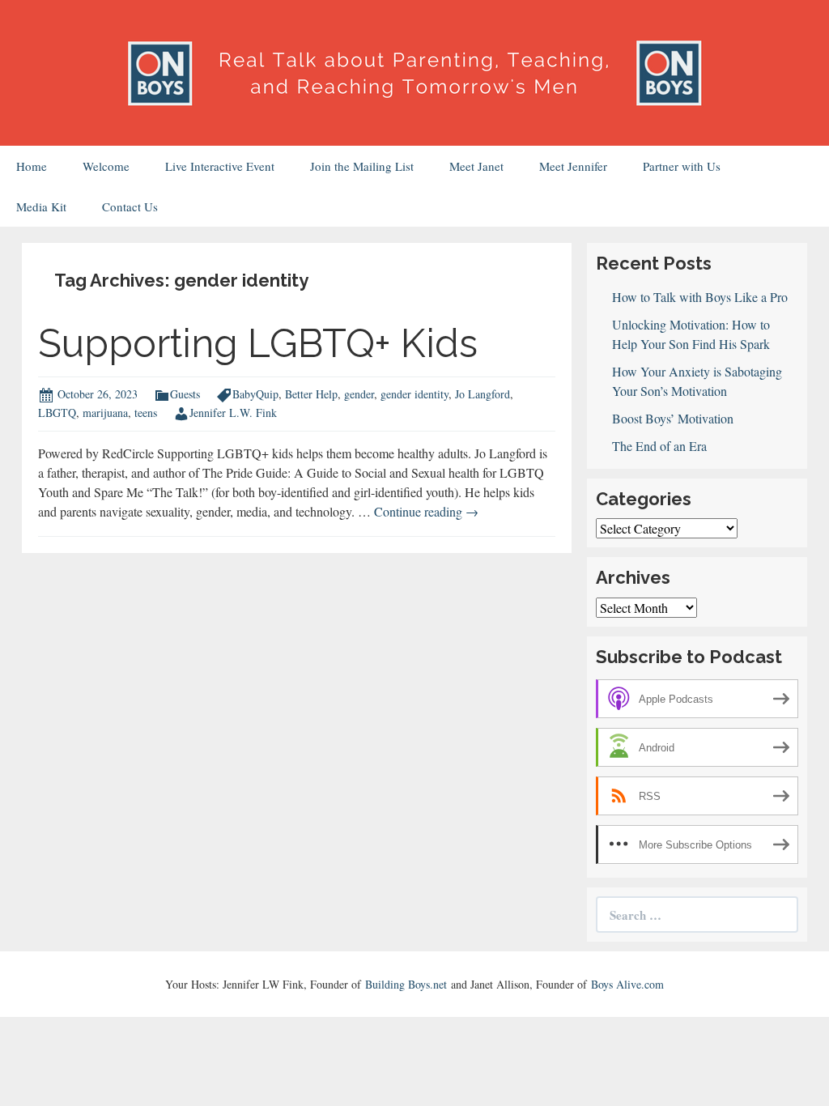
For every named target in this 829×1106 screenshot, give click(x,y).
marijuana (105, 412)
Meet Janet (476, 166)
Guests (185, 394)
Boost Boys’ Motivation (672, 418)
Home (31, 166)
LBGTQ (57, 412)
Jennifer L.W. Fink (233, 412)
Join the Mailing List (362, 166)
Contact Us (130, 206)
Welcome (106, 166)
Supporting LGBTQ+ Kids (258, 343)
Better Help (311, 394)
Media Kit (41, 206)
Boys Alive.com (627, 984)
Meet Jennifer (573, 166)
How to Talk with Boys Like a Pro (700, 296)
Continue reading (426, 511)
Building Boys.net (406, 984)
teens (145, 412)
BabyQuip (255, 394)
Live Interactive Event (219, 166)
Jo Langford (482, 394)
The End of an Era (659, 445)
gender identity (414, 394)
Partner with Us (682, 166)
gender (359, 394)
